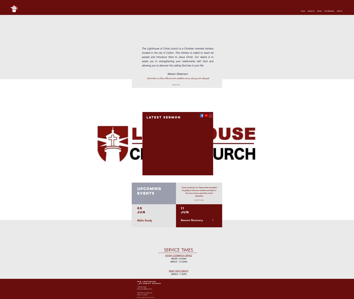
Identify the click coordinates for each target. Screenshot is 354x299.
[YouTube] (206, 115)
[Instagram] (210, 115)
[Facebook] (201, 115)
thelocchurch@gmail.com (144, 289)
